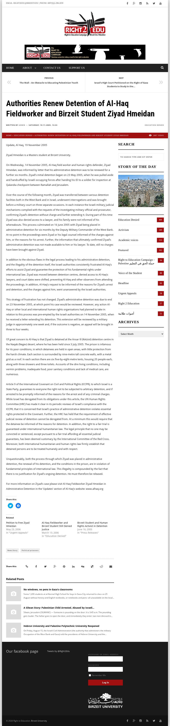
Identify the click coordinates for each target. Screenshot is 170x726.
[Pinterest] (64, 566)
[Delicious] (92, 566)
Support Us (77, 67)
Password (93, 665)
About (27, 67)
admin (22, 125)
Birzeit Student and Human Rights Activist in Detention (92, 524)
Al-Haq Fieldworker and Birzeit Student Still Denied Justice (57, 526)
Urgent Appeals (127, 293)
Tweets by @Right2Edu (58, 651)
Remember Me (98, 675)
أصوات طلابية (126, 313)
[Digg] (82, 566)
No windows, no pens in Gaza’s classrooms (48, 589)
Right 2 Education (128, 303)
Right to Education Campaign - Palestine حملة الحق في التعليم (136, 261)
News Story (12, 550)
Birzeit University (39, 720)
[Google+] (54, 566)
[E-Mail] (110, 566)
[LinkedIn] (73, 566)
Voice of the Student (130, 273)
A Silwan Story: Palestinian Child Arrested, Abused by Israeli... (59, 607)
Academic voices (128, 240)
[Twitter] (45, 566)
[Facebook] (36, 566)
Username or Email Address (103, 654)
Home (10, 67)
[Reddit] (101, 566)
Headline (123, 283)
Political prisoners (30, 550)
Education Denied (154, 125)
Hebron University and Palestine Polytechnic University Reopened (61, 626)
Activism (123, 229)
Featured (123, 250)
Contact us (51, 67)
